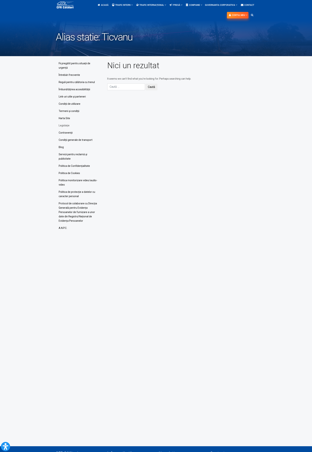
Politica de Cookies (69, 173)
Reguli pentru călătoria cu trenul (77, 82)
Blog (61, 147)
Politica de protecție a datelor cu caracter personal (77, 194)
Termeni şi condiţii (69, 111)
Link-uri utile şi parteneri (72, 96)
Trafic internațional (151, 5)
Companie (195, 5)
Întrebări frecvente (69, 74)
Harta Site (64, 118)
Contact (249, 5)
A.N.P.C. (63, 228)
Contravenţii (66, 132)
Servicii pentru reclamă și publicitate (73, 156)
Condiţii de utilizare (69, 103)
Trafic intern (123, 5)
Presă (177, 5)
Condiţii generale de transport (75, 139)
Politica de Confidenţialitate (74, 165)
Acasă (105, 5)
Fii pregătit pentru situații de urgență (74, 65)
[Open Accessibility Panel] (5, 446)
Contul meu (239, 15)
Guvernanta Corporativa (220, 5)
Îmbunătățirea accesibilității (74, 89)
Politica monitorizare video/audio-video (78, 182)
